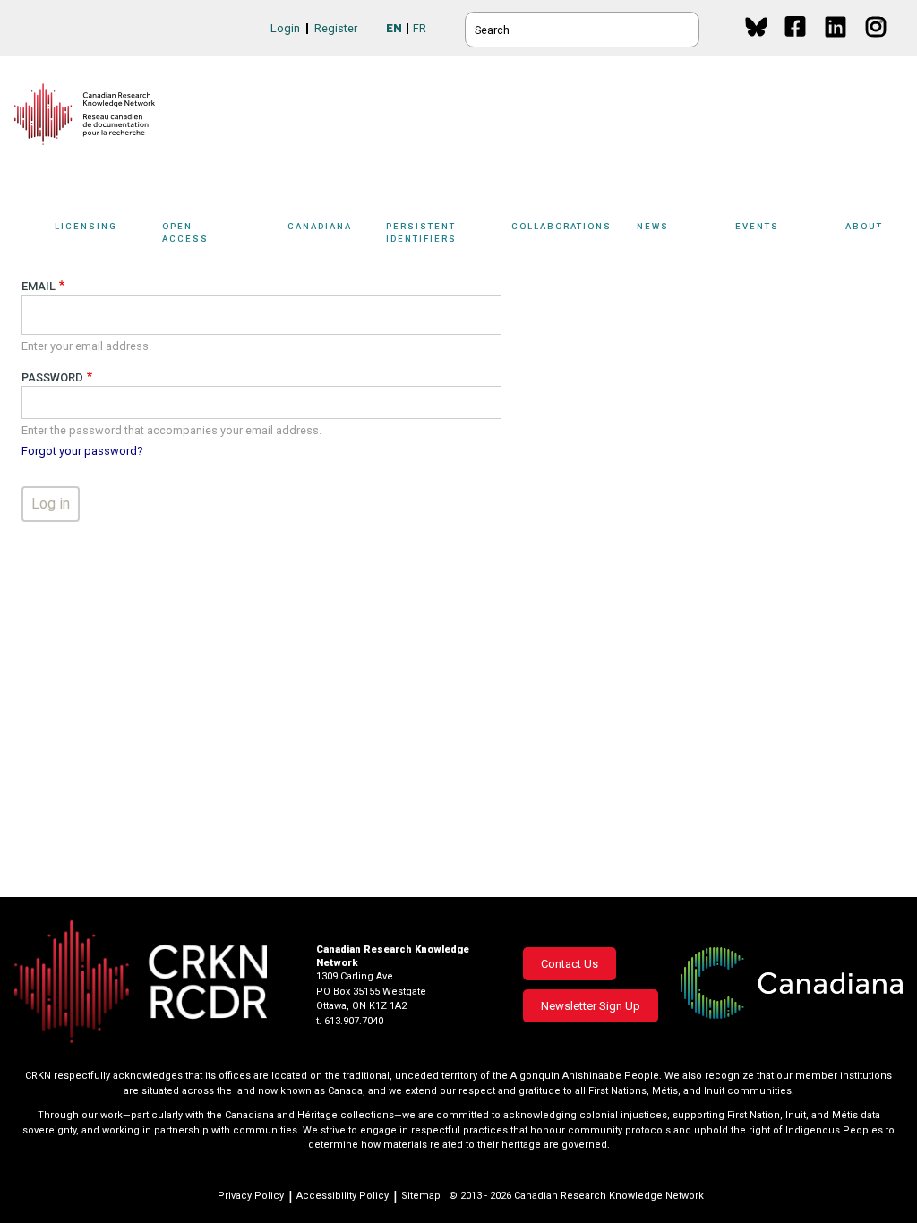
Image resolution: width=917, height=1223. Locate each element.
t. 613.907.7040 (349, 1021)
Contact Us (569, 964)
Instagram (877, 43)
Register (335, 28)
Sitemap (421, 1196)
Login (285, 28)
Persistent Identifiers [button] (421, 232)
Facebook (796, 43)
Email (38, 286)
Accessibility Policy (342, 1196)
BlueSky (756, 26)
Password (52, 377)
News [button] (653, 226)
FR (419, 28)
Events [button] (757, 226)
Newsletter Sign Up (590, 1006)
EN (394, 28)
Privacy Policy (251, 1196)
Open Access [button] (185, 232)
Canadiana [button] (319, 226)
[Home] (84, 114)
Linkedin (837, 43)
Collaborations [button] (561, 226)
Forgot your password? (81, 451)
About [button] (864, 226)
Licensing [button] (86, 226)
